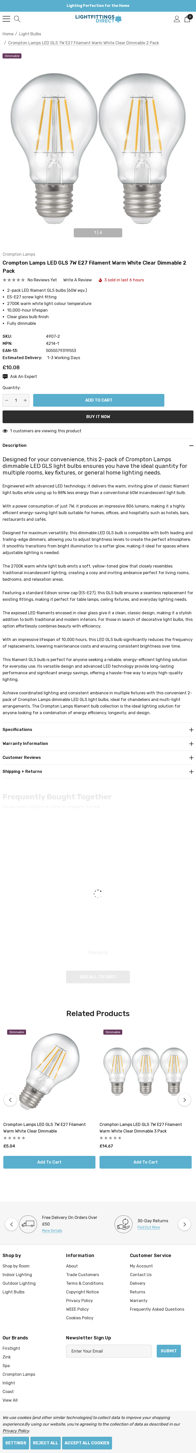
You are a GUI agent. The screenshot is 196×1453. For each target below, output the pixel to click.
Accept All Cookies (87, 1443)
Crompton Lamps (19, 254)
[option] (50, 1224)
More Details (52, 1231)
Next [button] (126, 230)
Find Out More (149, 1227)
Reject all (45, 1443)
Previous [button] (70, 230)
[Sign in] (177, 18)
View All (10, 1400)
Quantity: (12, 387)
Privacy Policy (16, 1430)
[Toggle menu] (6, 19)
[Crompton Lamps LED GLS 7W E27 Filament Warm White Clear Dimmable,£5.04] (49, 1072)
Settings (15, 1443)
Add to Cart (49, 1162)
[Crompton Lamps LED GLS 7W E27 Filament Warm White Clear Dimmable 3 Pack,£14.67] (146, 1072)
